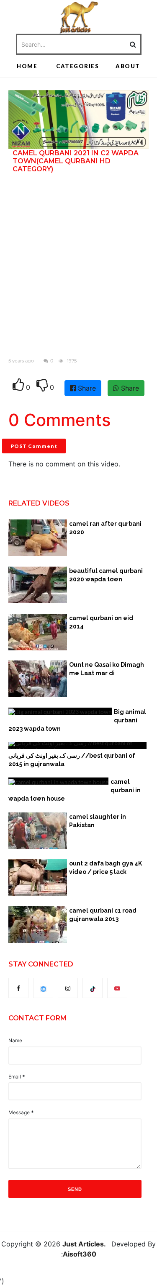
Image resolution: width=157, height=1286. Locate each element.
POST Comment (33, 446)
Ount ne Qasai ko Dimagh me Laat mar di (106, 668)
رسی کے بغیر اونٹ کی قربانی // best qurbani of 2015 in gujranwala (71, 759)
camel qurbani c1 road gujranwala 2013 (102, 914)
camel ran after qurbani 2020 (105, 527)
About (128, 66)
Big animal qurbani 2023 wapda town (77, 720)
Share (86, 388)
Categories (77, 66)
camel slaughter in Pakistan (97, 820)
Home (27, 66)
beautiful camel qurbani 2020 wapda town (106, 575)
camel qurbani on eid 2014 (101, 622)
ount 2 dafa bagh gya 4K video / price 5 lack (105, 867)
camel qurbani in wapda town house (74, 790)
